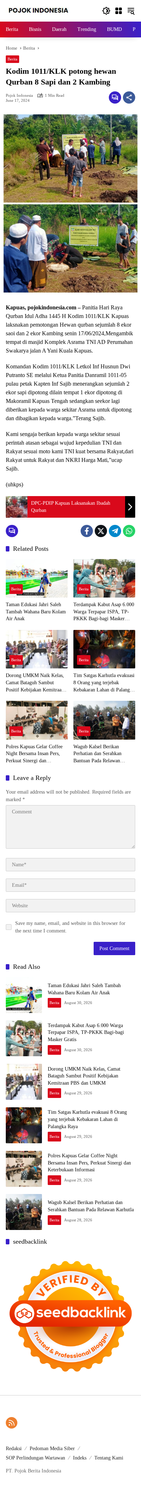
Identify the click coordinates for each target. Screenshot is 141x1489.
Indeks (79, 1458)
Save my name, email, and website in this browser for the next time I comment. (70, 927)
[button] (106, 10)
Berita (12, 59)
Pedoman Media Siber (52, 1448)
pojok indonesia (19, 95)
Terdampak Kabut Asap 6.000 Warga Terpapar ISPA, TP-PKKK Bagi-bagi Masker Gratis (103, 612)
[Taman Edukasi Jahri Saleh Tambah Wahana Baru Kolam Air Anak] (37, 578)
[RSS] (11, 1423)
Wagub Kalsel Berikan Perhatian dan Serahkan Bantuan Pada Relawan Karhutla (97, 754)
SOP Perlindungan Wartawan (35, 1458)
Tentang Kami (108, 1458)
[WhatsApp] (129, 531)
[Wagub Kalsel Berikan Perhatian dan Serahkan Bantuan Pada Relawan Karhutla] (104, 720)
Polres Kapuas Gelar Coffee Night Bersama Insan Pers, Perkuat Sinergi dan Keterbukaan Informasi (34, 754)
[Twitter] (101, 531)
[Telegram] (115, 531)
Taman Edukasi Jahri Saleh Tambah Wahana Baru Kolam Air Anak (36, 611)
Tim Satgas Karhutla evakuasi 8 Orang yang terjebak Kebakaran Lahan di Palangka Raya (103, 683)
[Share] (129, 97)
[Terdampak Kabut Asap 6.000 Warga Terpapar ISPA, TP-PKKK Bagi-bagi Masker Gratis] (104, 578)
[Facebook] (87, 531)
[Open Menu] (118, 10)
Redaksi (14, 1448)
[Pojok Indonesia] (43, 10)
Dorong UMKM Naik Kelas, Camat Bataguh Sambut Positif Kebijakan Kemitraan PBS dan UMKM (35, 683)
